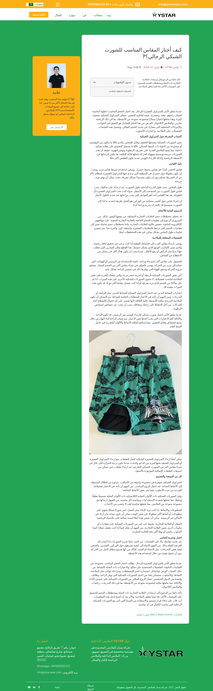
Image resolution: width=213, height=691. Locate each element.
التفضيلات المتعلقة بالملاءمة (120, 91)
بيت (109, 15)
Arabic (39, 4)
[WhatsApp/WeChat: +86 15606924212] (58, 4)
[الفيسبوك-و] (39, 687)
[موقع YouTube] (29, 687)
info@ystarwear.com (173, 4)
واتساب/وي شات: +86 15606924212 (110, 4)
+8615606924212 (60, 666)
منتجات (98, 15)
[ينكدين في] (34, 687)
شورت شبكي (142, 614)
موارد (72, 15)
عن (84, 15)
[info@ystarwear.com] (137, 4)
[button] (94, 82)
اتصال (58, 15)
